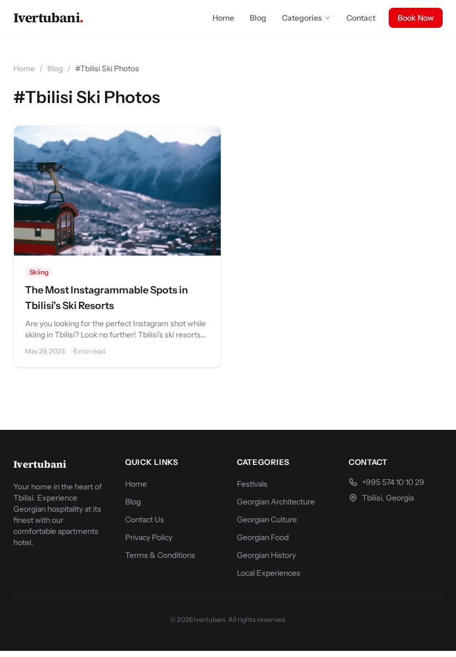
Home (223, 18)
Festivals (252, 484)
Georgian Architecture (276, 502)
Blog (258, 18)
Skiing (38, 272)
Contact (360, 18)
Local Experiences (268, 573)
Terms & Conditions (160, 555)
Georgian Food (263, 537)
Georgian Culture (267, 519)
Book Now (416, 18)
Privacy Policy (148, 537)
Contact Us (144, 519)
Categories (302, 18)
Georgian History (266, 555)
